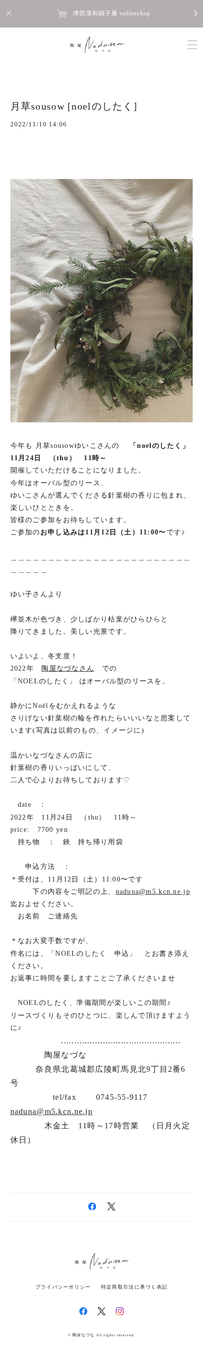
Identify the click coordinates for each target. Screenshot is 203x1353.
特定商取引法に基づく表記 (134, 1287)
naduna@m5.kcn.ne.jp (153, 891)
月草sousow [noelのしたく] (73, 106)
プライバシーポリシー (63, 1287)
